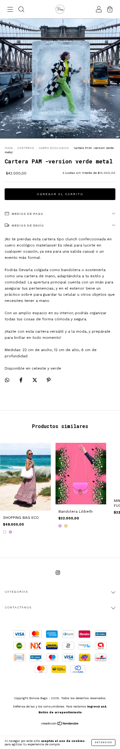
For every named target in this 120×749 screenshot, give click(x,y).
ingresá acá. (97, 706)
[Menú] (10, 10)
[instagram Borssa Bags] (57, 573)
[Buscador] (21, 10)
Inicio (9, 148)
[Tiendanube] (60, 724)
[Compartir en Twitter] (35, 380)
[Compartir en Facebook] (21, 380)
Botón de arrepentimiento (60, 712)
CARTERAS (25, 148)
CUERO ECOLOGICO (53, 148)
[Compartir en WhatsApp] (7, 380)
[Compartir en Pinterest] (48, 380)
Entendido (103, 742)
